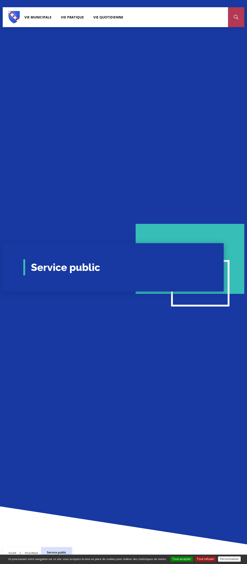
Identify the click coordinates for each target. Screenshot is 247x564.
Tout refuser (205, 559)
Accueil (12, 552)
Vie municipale (38, 17)
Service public (56, 552)
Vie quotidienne (108, 17)
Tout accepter (181, 559)
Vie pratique (72, 17)
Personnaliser (229, 559)
